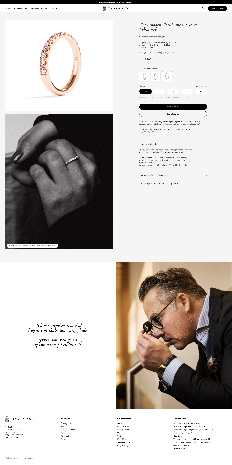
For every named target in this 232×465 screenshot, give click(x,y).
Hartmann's (14, 458)
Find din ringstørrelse (200, 86)
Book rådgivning (217, 8)
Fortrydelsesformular (70, 433)
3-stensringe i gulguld (182, 433)
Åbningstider (66, 423)
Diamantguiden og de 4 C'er (152, 175)
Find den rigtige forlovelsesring (186, 423)
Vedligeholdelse (123, 442)
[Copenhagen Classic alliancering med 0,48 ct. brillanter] (144, 76)
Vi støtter (121, 436)
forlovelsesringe (168, 129)
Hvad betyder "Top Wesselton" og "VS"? (158, 184)
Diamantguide (179, 448)
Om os (120, 423)
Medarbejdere (123, 426)
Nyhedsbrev (122, 439)
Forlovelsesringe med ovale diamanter (189, 426)
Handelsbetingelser (69, 430)
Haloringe (177, 436)
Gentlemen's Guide (181, 445)
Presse (64, 439)
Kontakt (64, 426)
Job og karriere (123, 430)
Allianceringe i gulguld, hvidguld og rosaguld (191, 442)
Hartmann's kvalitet (148, 144)
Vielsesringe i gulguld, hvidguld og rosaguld (191, 439)
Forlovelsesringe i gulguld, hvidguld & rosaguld (193, 430)
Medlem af (121, 433)
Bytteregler (66, 436)
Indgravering (122, 445)
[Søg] (197, 8)
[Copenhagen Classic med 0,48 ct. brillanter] (167, 76)
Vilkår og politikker (27, 458)
